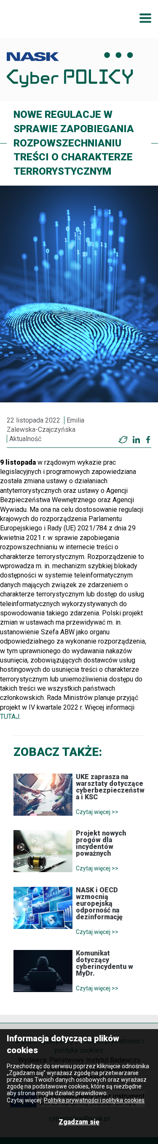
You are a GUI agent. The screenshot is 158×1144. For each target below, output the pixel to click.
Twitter (123, 440)
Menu (145, 18)
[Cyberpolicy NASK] (70, 70)
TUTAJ (9, 717)
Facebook (148, 440)
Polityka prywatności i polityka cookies (94, 1100)
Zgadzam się (79, 1122)
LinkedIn (136, 440)
